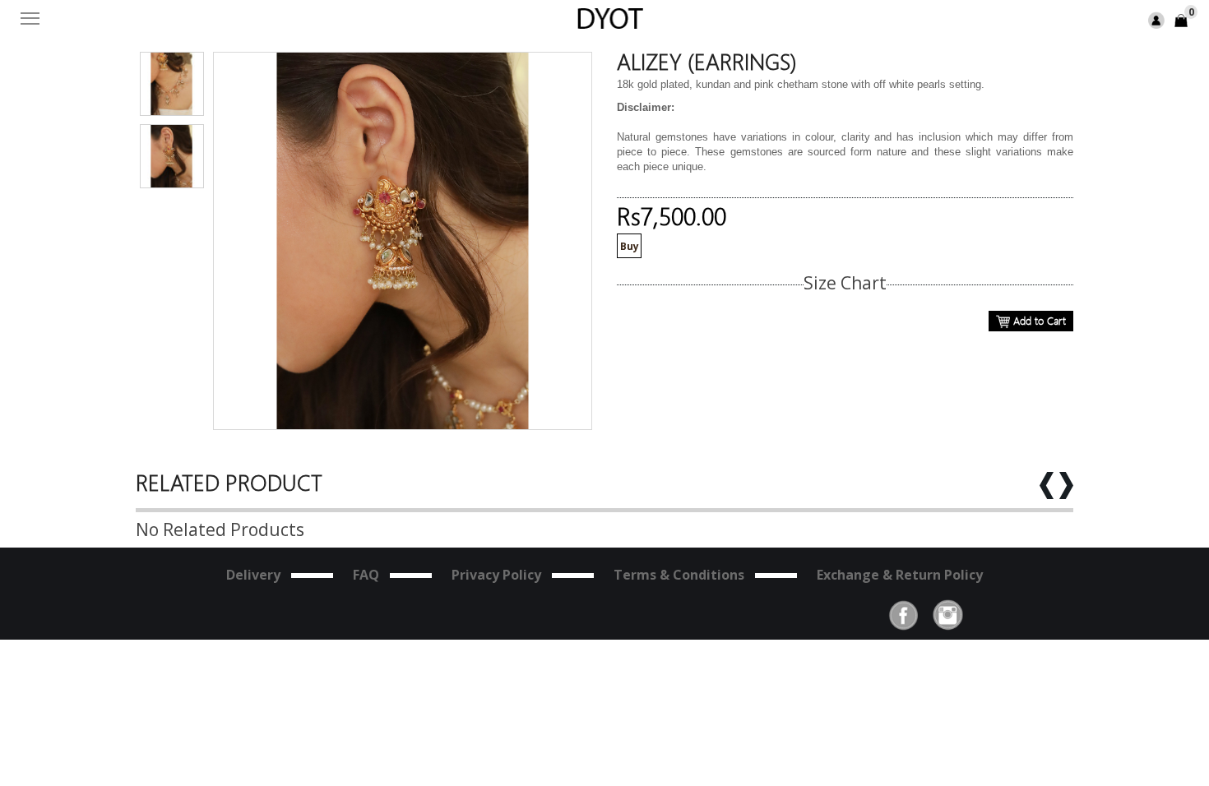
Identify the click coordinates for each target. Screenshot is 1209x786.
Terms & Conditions (679, 575)
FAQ (366, 575)
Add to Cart (1038, 320)
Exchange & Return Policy (900, 575)
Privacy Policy (496, 575)
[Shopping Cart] (1181, 19)
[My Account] (1156, 19)
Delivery (253, 575)
